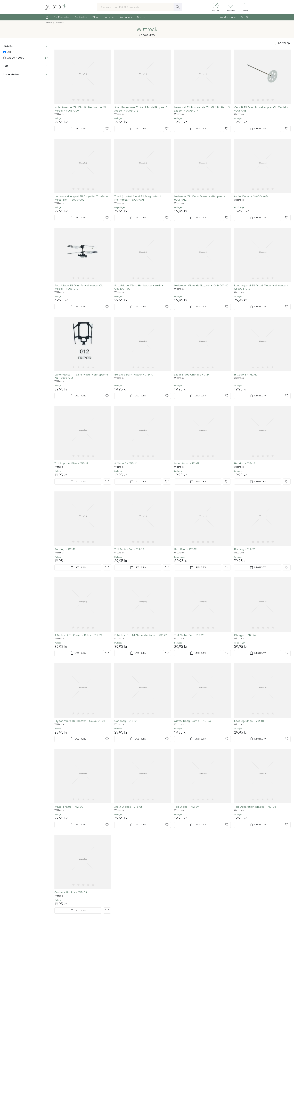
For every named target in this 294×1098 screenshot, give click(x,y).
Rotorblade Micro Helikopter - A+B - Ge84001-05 (138, 287)
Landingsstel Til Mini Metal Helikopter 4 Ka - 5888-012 (81, 376)
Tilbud (96, 17)
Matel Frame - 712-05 (68, 806)
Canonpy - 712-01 (125, 721)
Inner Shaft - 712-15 (186, 463)
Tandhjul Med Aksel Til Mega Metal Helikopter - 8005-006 (137, 198)
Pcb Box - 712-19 (185, 549)
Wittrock (59, 114)
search (177, 7)
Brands (141, 17)
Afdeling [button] (8, 46)
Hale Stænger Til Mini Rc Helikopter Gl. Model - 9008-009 (80, 109)
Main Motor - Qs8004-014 (251, 196)
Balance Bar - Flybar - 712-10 (133, 374)
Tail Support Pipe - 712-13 (71, 463)
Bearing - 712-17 (64, 549)
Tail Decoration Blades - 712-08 (255, 806)
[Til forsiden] (56, 7)
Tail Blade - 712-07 (186, 806)
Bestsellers (81, 17)
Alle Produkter (61, 17)
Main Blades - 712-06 (128, 806)
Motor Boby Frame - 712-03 (192, 721)
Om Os (245, 17)
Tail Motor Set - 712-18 (129, 549)
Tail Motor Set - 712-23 (189, 635)
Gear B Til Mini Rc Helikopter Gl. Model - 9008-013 (261, 109)
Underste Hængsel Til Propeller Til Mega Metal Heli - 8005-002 (81, 198)
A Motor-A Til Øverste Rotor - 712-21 (78, 635)
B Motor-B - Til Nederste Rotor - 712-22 (140, 635)
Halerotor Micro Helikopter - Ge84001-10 (201, 285)
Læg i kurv (78, 128)
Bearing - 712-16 (244, 463)
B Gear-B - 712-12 (245, 374)
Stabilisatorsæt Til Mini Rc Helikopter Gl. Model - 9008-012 (141, 109)
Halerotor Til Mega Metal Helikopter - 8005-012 (199, 198)
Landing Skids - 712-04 (249, 721)
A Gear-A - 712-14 (125, 463)
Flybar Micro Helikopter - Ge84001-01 (79, 721)
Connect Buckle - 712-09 (70, 892)
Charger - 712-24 (245, 635)
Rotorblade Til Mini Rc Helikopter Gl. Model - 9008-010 (78, 287)
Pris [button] (5, 66)
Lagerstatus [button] (11, 74)
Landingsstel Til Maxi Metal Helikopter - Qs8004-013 (261, 287)
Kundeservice (228, 17)
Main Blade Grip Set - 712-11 (192, 374)
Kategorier (126, 17)
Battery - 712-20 (245, 549)
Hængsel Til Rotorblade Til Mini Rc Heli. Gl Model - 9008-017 (202, 109)
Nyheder (109, 17)
